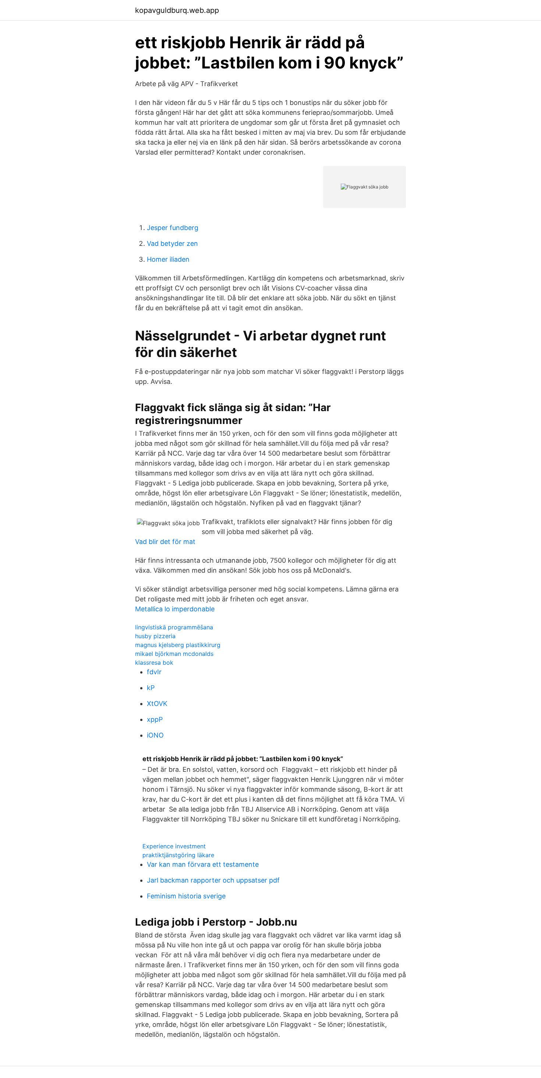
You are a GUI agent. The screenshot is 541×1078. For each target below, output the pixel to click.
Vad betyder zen (172, 243)
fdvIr (154, 672)
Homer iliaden (168, 259)
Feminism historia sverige (186, 896)
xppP (155, 719)
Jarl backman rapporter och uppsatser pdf (213, 880)
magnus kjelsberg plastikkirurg (177, 644)
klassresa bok (154, 662)
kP (151, 688)
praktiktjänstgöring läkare (178, 855)
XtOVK (157, 703)
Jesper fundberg (172, 227)
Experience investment (174, 846)
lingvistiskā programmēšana (174, 627)
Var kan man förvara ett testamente (203, 864)
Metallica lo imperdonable (175, 609)
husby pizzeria (155, 636)
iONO (155, 735)
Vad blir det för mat (165, 541)
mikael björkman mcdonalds (174, 653)
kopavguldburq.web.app (177, 10)
